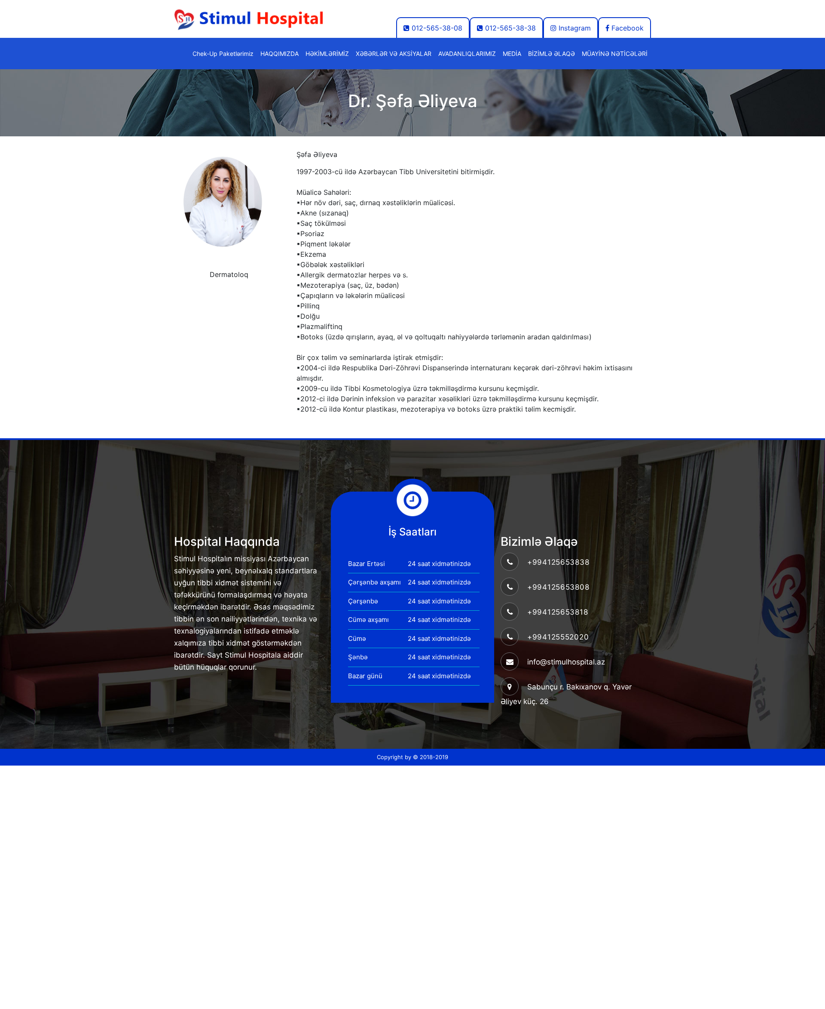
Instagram (573, 28)
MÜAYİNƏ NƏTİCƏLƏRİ (615, 53)
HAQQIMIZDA (279, 53)
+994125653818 (557, 612)
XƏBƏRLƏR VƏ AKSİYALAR (393, 53)
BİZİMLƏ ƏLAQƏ (551, 53)
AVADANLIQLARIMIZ (467, 53)
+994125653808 (558, 587)
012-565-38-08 (435, 28)
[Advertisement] (258, 826)
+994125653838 (558, 562)
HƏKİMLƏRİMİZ (327, 53)
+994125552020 (558, 637)
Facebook (626, 28)
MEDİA (512, 53)
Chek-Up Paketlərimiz (223, 53)
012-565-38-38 (509, 28)
